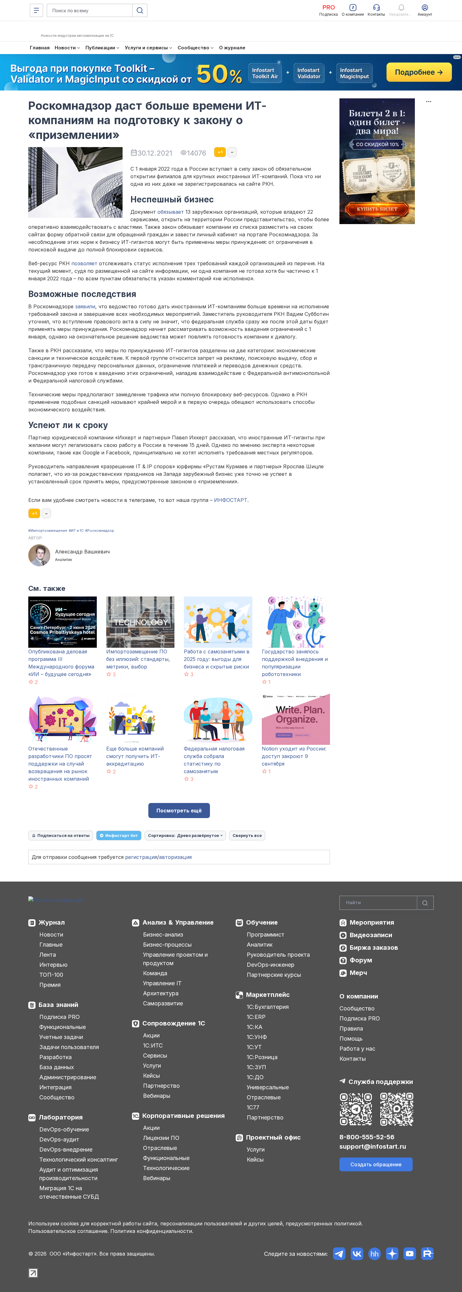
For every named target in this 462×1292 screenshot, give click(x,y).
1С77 (253, 1107)
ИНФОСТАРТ (230, 500)
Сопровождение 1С (173, 1023)
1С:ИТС (153, 1045)
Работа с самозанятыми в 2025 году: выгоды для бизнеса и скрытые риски (217, 659)
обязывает (170, 212)
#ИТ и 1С (76, 530)
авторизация (175, 857)
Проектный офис (273, 1137)
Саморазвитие (163, 1003)
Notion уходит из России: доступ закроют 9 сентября (294, 756)
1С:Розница (262, 1057)
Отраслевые (160, 1148)
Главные (51, 944)
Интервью (53, 964)
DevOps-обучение (64, 1129)
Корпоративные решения (183, 1115)
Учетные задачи (61, 1037)
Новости (51, 934)
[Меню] (36, 10)
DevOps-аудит (59, 1139)
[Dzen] (392, 1253)
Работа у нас (357, 1048)
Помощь (351, 1038)
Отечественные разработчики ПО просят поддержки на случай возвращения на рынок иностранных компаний (60, 763)
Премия (50, 984)
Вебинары (156, 1095)
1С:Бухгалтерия (268, 1006)
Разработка (55, 1057)
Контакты (352, 1058)
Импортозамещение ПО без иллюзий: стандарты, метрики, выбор (138, 659)
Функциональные (62, 1027)
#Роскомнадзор (99, 530)
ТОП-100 (51, 974)
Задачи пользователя (69, 1047)
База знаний (58, 1005)
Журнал (52, 922)
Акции (151, 1035)
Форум (361, 960)
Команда (155, 973)
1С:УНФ (257, 1037)
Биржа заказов (374, 947)
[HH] (374, 1253)
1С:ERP (256, 1017)
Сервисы (155, 1055)
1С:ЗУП (256, 1067)
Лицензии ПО (161, 1138)
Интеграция (55, 1087)
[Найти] (425, 903)
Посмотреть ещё (179, 810)
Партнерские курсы (274, 974)
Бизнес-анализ (163, 934)
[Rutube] (427, 1253)
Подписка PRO (59, 1017)
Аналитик (259, 944)
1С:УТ (254, 1047)
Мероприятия (372, 922)
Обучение (262, 922)
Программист (265, 934)
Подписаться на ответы (63, 835)
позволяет (84, 263)
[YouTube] (409, 1253)
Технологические (166, 1168)
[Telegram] (339, 1253)
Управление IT (162, 983)
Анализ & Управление (178, 922)
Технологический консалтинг (78, 1159)
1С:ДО (255, 1077)
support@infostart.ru (372, 1146)
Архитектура (161, 993)
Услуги (152, 1065)
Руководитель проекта (278, 954)
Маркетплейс (268, 994)
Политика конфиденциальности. (151, 1231)
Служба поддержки (381, 1082)
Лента (47, 954)
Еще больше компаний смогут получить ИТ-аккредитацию (135, 756)
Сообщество (56, 1097)
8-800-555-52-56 (366, 1137)
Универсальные (268, 1087)
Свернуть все (247, 835)
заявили (85, 306)
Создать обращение (376, 1164)
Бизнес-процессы (167, 944)
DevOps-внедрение (65, 1149)
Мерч (358, 972)
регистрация (141, 857)
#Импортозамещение (47, 530)
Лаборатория (61, 1117)
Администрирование (67, 1077)
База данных (56, 1067)
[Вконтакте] (356, 1253)
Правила (351, 1028)
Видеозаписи (371, 935)
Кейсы (151, 1075)
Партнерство (161, 1085)
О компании (358, 996)
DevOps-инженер (270, 964)
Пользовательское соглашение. (68, 1231)
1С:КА (254, 1027)
